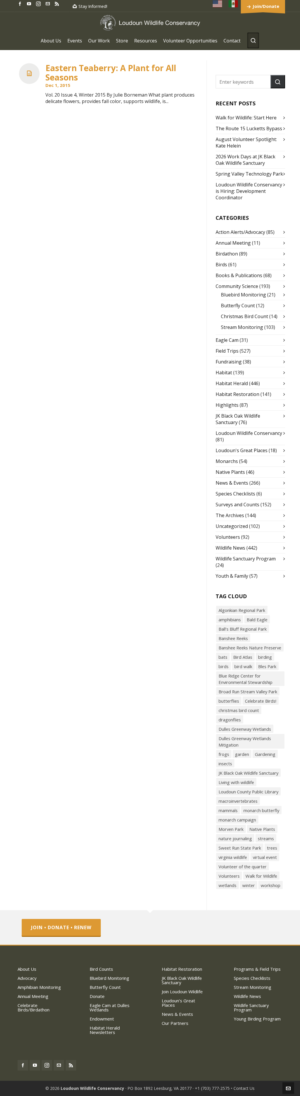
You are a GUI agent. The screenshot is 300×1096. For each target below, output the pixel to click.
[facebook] (21, 3)
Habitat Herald (232, 383)
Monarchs (227, 461)
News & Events (232, 483)
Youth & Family (232, 576)
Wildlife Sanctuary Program (246, 558)
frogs (224, 754)
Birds (221, 264)
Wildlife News (230, 548)
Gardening (265, 754)
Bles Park (267, 666)
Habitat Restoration (237, 394)
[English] (218, 3)
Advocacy (27, 978)
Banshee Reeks (233, 638)
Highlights (227, 405)
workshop (270, 885)
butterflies (229, 701)
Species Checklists (235, 493)
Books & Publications (239, 275)
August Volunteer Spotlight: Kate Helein (246, 142)
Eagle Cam (227, 340)
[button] (277, 81)
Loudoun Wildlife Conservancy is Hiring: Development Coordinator (249, 191)
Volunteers (228, 537)
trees (272, 848)
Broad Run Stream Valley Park (248, 691)
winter (248, 885)
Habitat (224, 372)
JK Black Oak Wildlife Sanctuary (248, 773)
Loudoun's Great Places (241, 450)
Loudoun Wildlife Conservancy (249, 433)
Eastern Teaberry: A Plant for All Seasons (110, 72)
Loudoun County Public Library (248, 792)
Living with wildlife (236, 782)
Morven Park (231, 829)
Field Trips (227, 351)
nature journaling (235, 838)
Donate (97, 996)
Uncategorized (232, 526)
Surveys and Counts (237, 504)
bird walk (243, 666)
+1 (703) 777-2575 (212, 1088)
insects (225, 763)
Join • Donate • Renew (61, 927)
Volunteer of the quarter (243, 866)
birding (265, 657)
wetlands (227, 885)
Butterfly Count (238, 305)
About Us (27, 969)
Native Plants (230, 472)
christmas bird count (239, 710)
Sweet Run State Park (240, 848)
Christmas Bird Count (244, 316)
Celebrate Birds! (260, 701)
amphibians (230, 619)
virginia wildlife (233, 857)
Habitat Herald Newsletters (105, 1030)
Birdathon (227, 254)
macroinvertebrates (238, 801)
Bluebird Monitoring (243, 294)
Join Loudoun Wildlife (182, 991)
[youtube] (30, 3)
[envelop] (49, 3)
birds (224, 666)
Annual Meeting (233, 243)
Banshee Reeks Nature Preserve (250, 648)
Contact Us (244, 1088)
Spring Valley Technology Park (249, 174)
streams (266, 838)
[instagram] (39, 3)
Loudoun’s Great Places (178, 1003)
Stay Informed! (93, 6)
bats (223, 657)
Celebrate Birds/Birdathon (34, 1007)
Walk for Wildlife (261, 876)
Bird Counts (101, 969)
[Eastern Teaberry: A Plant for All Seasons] (29, 73)
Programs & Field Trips (257, 969)
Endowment (102, 1019)
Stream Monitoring (242, 327)
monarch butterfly (261, 810)
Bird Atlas (242, 657)
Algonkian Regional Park (242, 610)
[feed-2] (58, 3)
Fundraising (229, 362)
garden (242, 754)
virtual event (265, 857)
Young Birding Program (257, 1019)
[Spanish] (233, 3)
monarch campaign (237, 820)
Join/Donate (266, 6)
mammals (228, 810)
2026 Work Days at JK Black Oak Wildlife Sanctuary (245, 159)
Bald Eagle (257, 619)
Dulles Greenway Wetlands (245, 729)
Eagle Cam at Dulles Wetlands (109, 1007)
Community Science (237, 286)
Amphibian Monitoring (39, 987)
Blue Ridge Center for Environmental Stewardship (245, 679)
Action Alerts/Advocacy (240, 232)
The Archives (230, 515)
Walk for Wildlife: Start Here (246, 117)
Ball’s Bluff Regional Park (243, 629)
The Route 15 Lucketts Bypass (249, 128)
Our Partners (175, 1023)
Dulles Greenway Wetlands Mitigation (245, 741)
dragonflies (230, 720)
